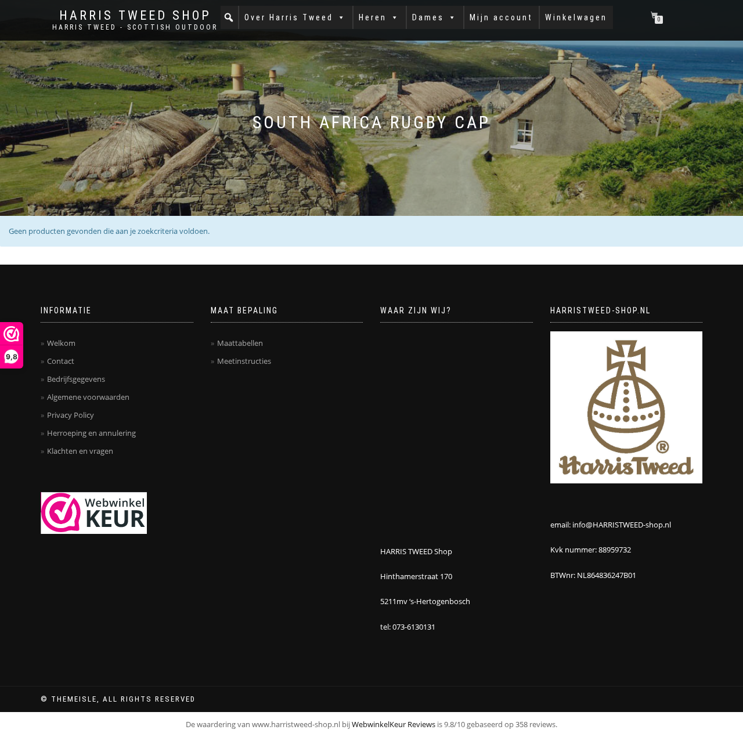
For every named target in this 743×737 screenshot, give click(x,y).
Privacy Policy (70, 415)
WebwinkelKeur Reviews (393, 724)
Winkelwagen (576, 17)
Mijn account (501, 17)
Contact (60, 361)
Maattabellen (240, 343)
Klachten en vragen (80, 451)
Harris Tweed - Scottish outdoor (135, 27)
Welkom (61, 343)
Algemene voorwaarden (88, 397)
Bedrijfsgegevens (76, 379)
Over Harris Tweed (288, 17)
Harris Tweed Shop (135, 16)
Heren (373, 17)
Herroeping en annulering (91, 433)
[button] (229, 17)
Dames (428, 17)
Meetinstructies (244, 361)
